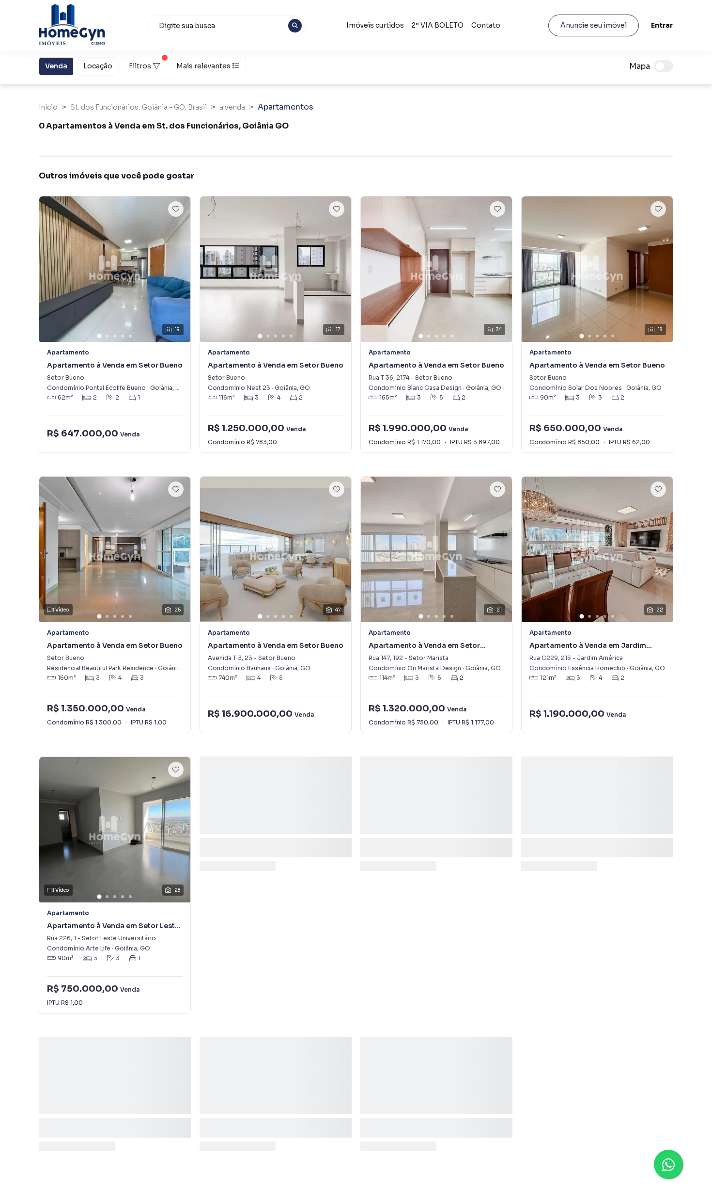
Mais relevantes (203, 66)
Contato (485, 25)
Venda (56, 66)
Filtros (140, 66)
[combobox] (226, 25)
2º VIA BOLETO (438, 25)
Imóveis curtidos (375, 25)
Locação (97, 66)
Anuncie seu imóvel (593, 25)
